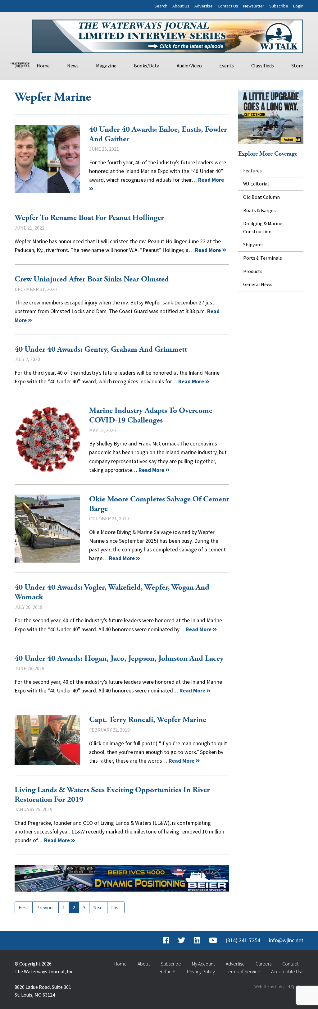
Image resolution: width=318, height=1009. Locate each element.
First (24, 907)
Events (226, 65)
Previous (45, 907)
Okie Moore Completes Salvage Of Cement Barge (47, 529)
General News (257, 284)
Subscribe (278, 6)
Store (297, 65)
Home (43, 65)
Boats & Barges (259, 210)
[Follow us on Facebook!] (166, 940)
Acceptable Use (287, 971)
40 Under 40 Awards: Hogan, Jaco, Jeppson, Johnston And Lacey (119, 659)
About (144, 964)
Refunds (168, 971)
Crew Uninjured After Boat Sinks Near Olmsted (92, 279)
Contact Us (228, 6)
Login (298, 6)
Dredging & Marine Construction (262, 227)
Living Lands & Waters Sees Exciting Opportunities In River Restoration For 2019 (112, 795)
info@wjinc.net (286, 940)
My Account (203, 964)
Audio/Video (189, 65)
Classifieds (262, 65)
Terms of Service (243, 971)
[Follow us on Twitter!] (181, 940)
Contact (290, 964)
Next (98, 907)
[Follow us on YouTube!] (213, 940)
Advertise (203, 6)
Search (160, 6)
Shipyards (253, 244)
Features (252, 170)
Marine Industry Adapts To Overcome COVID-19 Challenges (47, 440)
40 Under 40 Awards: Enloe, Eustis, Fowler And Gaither (47, 159)
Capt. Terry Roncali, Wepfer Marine (47, 740)
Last (115, 907)
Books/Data (146, 65)
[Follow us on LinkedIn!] (197, 940)
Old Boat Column (261, 197)
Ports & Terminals (262, 258)
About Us (180, 6)
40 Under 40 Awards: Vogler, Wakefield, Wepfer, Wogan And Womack (112, 592)
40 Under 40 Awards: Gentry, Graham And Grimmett (101, 349)
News (73, 65)
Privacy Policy (201, 971)
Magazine (106, 65)
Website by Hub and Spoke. (278, 986)
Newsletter (253, 6)
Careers (263, 964)
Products (252, 271)
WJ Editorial (256, 183)
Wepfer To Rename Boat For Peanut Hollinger (89, 218)
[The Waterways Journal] (21, 65)
